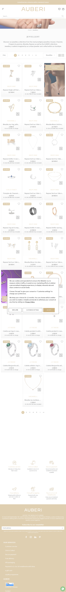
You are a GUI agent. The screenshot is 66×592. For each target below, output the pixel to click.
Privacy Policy (30, 302)
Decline (15, 310)
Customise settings (32, 310)
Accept (49, 310)
